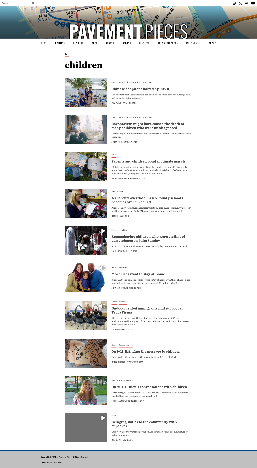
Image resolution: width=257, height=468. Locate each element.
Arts (94, 43)
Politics (60, 43)
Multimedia (192, 43)
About (212, 43)
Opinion (126, 43)
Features (144, 43)
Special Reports (167, 43)
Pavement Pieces (65, 457)
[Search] (33, 3)
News (44, 43)
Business (78, 43)
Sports (110, 43)
